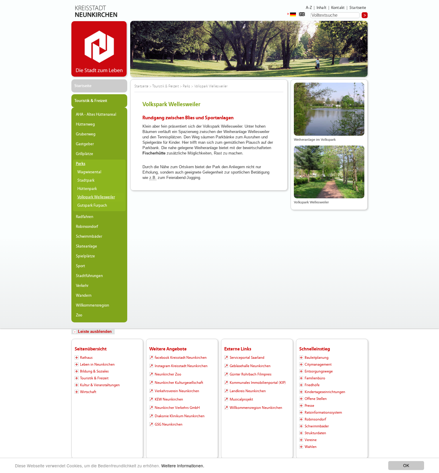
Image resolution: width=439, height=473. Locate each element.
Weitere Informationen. (182, 466)
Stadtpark (85, 180)
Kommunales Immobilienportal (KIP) (258, 383)
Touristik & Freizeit (90, 100)
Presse (309, 406)
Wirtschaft (88, 392)
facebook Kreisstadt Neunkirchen (181, 357)
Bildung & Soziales (94, 371)
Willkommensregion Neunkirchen (256, 408)
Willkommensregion (92, 305)
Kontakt (338, 7)
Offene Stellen (316, 399)
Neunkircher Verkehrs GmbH (177, 408)
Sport (80, 266)
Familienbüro (315, 378)
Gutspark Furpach (92, 205)
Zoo (79, 315)
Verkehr (82, 285)
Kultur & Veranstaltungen (100, 385)
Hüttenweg (85, 124)
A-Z (309, 7)
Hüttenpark (87, 188)
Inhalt (321, 7)
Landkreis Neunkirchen (248, 391)
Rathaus (86, 357)
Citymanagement (318, 364)
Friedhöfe (312, 385)
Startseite (357, 7)
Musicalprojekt (241, 399)
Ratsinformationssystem (323, 412)
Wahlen (311, 447)
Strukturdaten (315, 433)
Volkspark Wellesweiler (96, 197)
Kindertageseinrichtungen (325, 392)
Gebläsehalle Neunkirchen (250, 366)
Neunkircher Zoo (168, 374)
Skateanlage (86, 246)
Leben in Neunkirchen (97, 364)
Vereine (311, 440)
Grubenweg (86, 134)
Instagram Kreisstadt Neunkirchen (181, 366)
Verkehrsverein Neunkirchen (177, 391)
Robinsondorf (87, 226)
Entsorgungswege (319, 371)
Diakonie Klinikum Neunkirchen (180, 416)
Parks (80, 163)
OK (406, 465)
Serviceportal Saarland (247, 357)
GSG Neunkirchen (168, 424)
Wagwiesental (89, 172)
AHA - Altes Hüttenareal (96, 114)
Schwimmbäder (89, 236)
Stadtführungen (89, 275)
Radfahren (84, 216)
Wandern (83, 295)
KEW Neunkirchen (169, 399)
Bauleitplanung (317, 357)
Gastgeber (85, 144)
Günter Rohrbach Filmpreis (250, 374)
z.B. (152, 177)
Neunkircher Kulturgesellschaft (179, 383)
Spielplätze (85, 256)
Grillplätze (84, 154)
